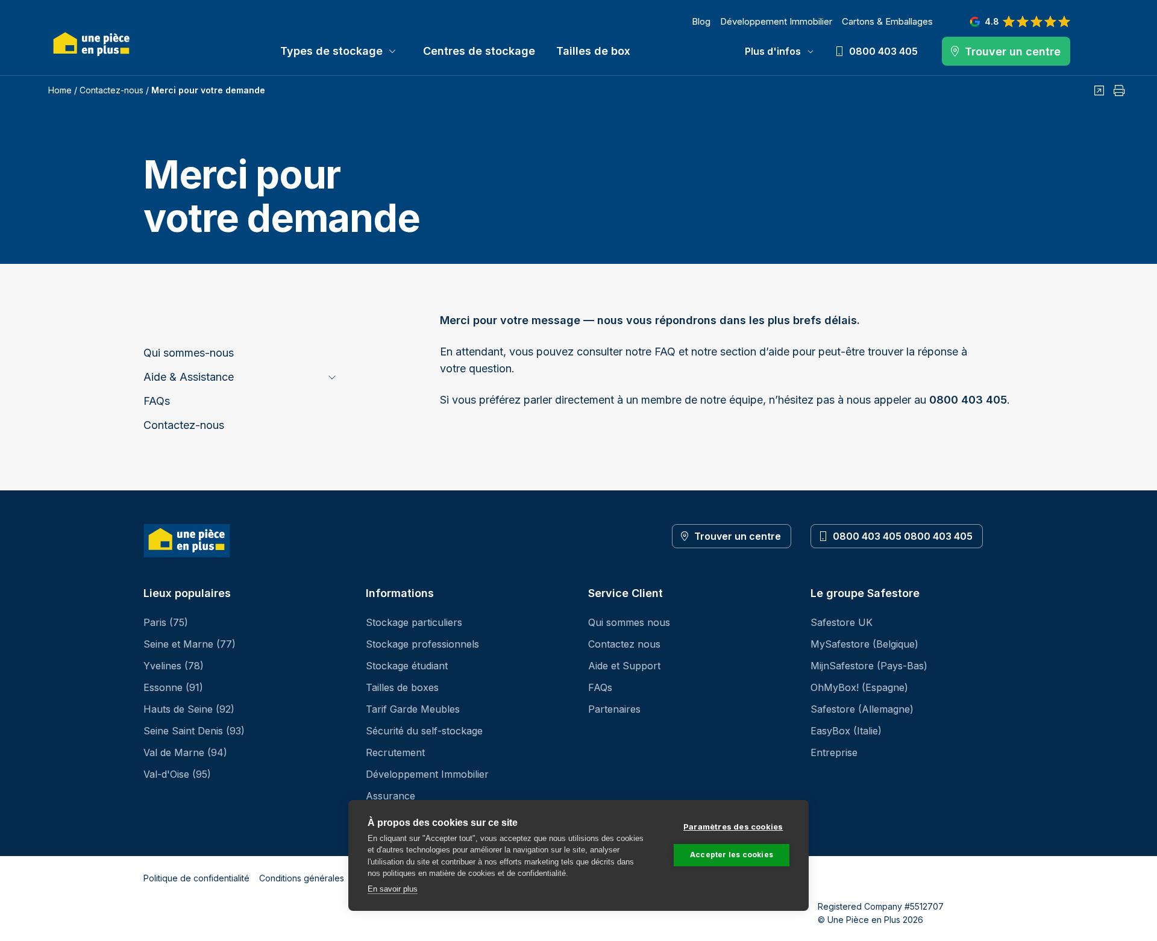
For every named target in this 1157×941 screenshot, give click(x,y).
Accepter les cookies (731, 854)
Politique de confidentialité (196, 878)
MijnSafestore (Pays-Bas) (869, 666)
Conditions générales (301, 878)
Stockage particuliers (414, 622)
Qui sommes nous (629, 622)
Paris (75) (165, 622)
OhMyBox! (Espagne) (859, 687)
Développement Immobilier (776, 21)
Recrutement (395, 752)
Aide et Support (624, 666)
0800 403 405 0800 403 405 (903, 536)
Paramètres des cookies (733, 826)
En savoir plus (393, 888)
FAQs (156, 401)
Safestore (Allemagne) (862, 709)
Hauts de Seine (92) (188, 709)
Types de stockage (331, 51)
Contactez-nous (111, 90)
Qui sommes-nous (188, 352)
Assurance (390, 796)
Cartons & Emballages (887, 21)
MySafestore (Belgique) (864, 644)
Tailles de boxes (402, 687)
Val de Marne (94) (185, 752)
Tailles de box (593, 51)
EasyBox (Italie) (846, 731)
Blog (701, 21)
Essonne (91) (173, 687)
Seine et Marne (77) (189, 644)
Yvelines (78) (173, 666)
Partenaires (614, 709)
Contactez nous (624, 644)
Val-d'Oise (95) (177, 774)
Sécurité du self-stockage (424, 731)
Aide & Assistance (188, 376)
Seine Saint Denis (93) (194, 731)
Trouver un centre (737, 536)
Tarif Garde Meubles (413, 709)
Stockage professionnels (422, 644)
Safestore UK (842, 622)
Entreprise (834, 752)
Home (60, 90)
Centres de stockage (479, 51)
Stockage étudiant (407, 666)
